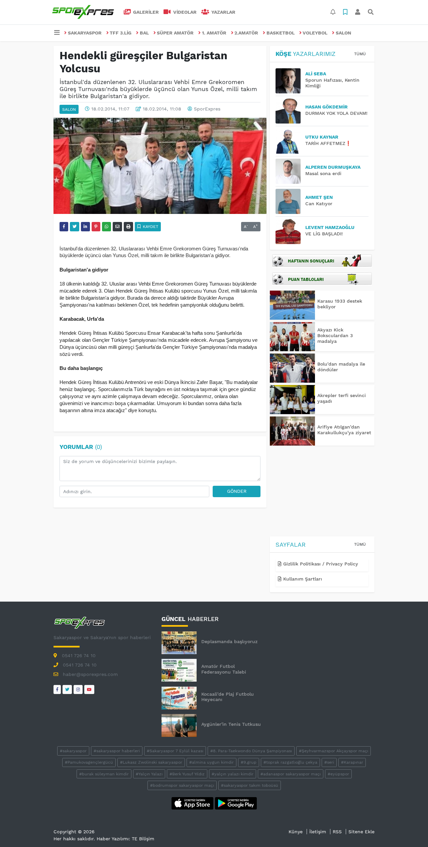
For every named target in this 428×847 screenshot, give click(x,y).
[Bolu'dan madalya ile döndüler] (292, 368)
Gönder (236, 491)
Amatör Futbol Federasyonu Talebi (223, 669)
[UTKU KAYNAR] (290, 141)
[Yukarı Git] (410, 830)
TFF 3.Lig (120, 32)
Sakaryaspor (85, 32)
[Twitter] (67, 689)
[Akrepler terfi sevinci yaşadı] (292, 399)
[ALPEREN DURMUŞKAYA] (290, 171)
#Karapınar (352, 762)
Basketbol (280, 32)
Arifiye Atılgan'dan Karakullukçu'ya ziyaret (344, 429)
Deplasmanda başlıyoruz (229, 641)
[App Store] (193, 802)
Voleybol (315, 32)
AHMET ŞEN (319, 197)
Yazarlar (222, 12)
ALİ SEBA (315, 73)
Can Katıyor (318, 203)
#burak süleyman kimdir (104, 774)
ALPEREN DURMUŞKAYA (332, 167)
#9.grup (248, 762)
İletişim (317, 831)
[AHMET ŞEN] (290, 201)
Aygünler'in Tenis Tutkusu (231, 724)
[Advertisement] (322, 492)
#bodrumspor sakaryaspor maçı (182, 785)
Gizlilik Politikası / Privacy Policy (320, 563)
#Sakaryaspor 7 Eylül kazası (175, 751)
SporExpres (207, 108)
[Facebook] (57, 689)
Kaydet (149, 226)
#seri (329, 762)
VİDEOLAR (184, 12)
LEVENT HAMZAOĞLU (329, 227)
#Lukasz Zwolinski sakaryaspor (151, 762)
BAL (144, 32)
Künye (296, 831)
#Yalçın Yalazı (149, 774)
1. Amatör (214, 32)
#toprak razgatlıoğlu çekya (290, 762)
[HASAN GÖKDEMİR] (290, 111)
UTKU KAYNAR (321, 137)
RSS (337, 831)
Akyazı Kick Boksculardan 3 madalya (335, 335)
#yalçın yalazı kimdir (232, 774)
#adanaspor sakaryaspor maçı (290, 774)
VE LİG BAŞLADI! (324, 233)
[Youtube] (89, 689)
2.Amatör (246, 32)
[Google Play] (236, 802)
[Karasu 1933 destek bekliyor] (292, 305)
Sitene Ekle (361, 831)
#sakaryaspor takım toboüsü (249, 785)
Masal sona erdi (323, 173)
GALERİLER (145, 12)
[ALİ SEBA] (290, 80)
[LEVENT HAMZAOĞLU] (290, 231)
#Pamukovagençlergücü (89, 762)
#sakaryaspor (73, 751)
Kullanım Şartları (302, 579)
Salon (343, 32)
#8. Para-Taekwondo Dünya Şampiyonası (251, 751)
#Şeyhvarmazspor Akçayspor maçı (333, 751)
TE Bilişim (143, 838)
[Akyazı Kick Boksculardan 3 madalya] (292, 336)
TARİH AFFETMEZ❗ (328, 143)
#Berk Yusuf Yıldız (187, 774)
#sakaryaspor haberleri (117, 751)
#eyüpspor (338, 774)
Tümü (360, 54)
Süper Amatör (175, 32)
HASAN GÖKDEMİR (326, 106)
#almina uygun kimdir (211, 762)
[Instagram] (78, 689)
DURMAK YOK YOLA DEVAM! (336, 113)
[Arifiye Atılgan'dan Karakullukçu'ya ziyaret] (292, 431)
